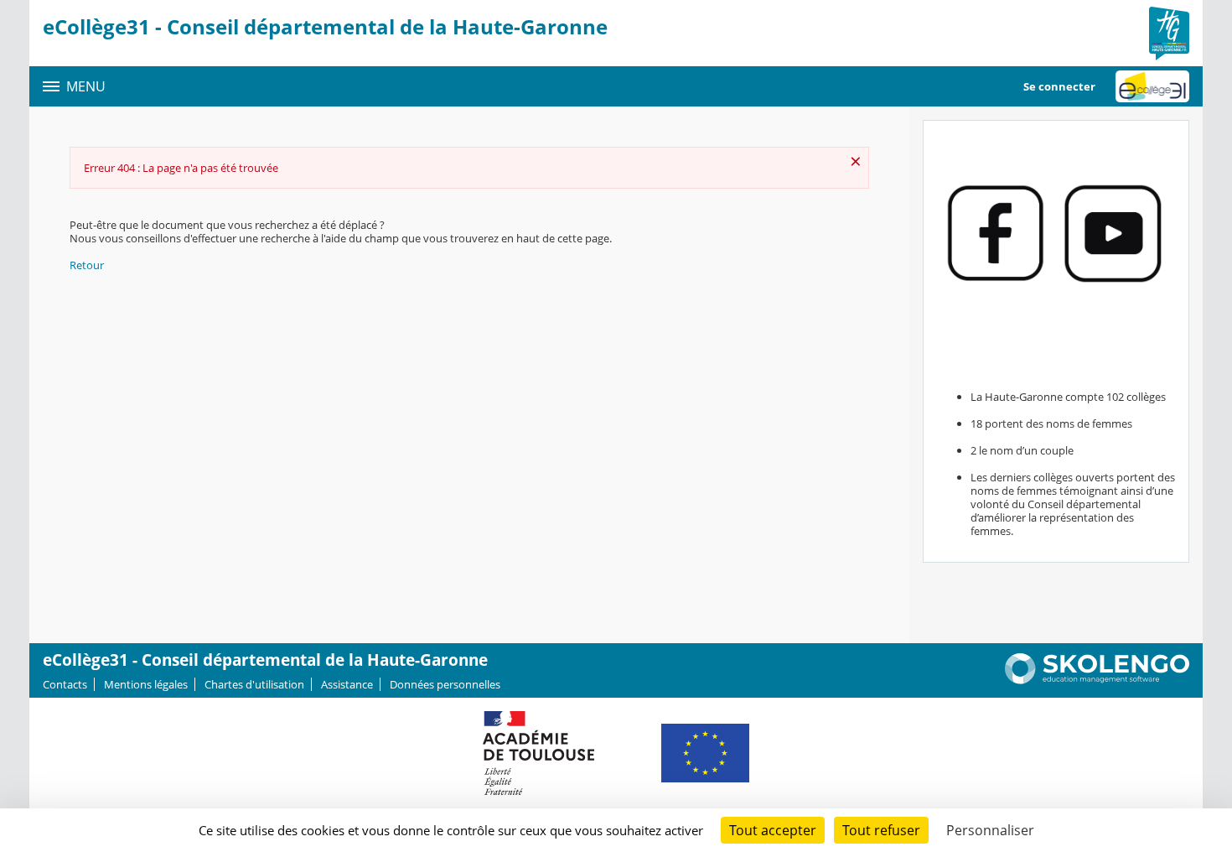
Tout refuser (881, 830)
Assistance (347, 684)
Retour (87, 265)
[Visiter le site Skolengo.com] (1097, 680)
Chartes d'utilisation (254, 684)
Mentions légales (146, 684)
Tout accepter (772, 830)
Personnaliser (990, 830)
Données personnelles (445, 684)
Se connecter (1059, 86)
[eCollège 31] (1152, 86)
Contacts (65, 684)
